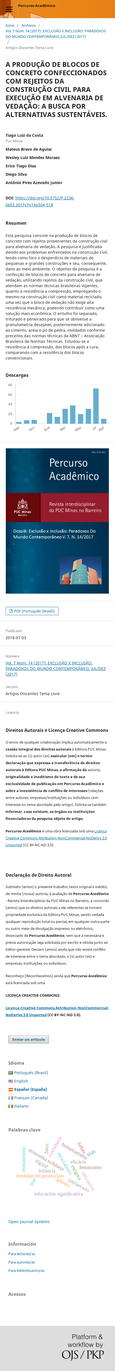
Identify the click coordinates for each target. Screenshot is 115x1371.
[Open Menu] (9, 9)
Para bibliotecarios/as (26, 1270)
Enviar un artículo (28, 1039)
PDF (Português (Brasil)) (34, 611)
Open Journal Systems (29, 1221)
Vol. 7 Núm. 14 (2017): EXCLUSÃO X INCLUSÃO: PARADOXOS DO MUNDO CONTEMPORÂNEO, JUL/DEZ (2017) (56, 33)
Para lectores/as (21, 1253)
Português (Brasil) (31, 1072)
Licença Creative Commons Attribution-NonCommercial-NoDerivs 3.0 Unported (56, 838)
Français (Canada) (31, 1097)
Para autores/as (21, 1262)
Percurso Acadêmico (36, 5)
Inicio (10, 25)
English (21, 1081)
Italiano (21, 1106)
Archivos (28, 25)
